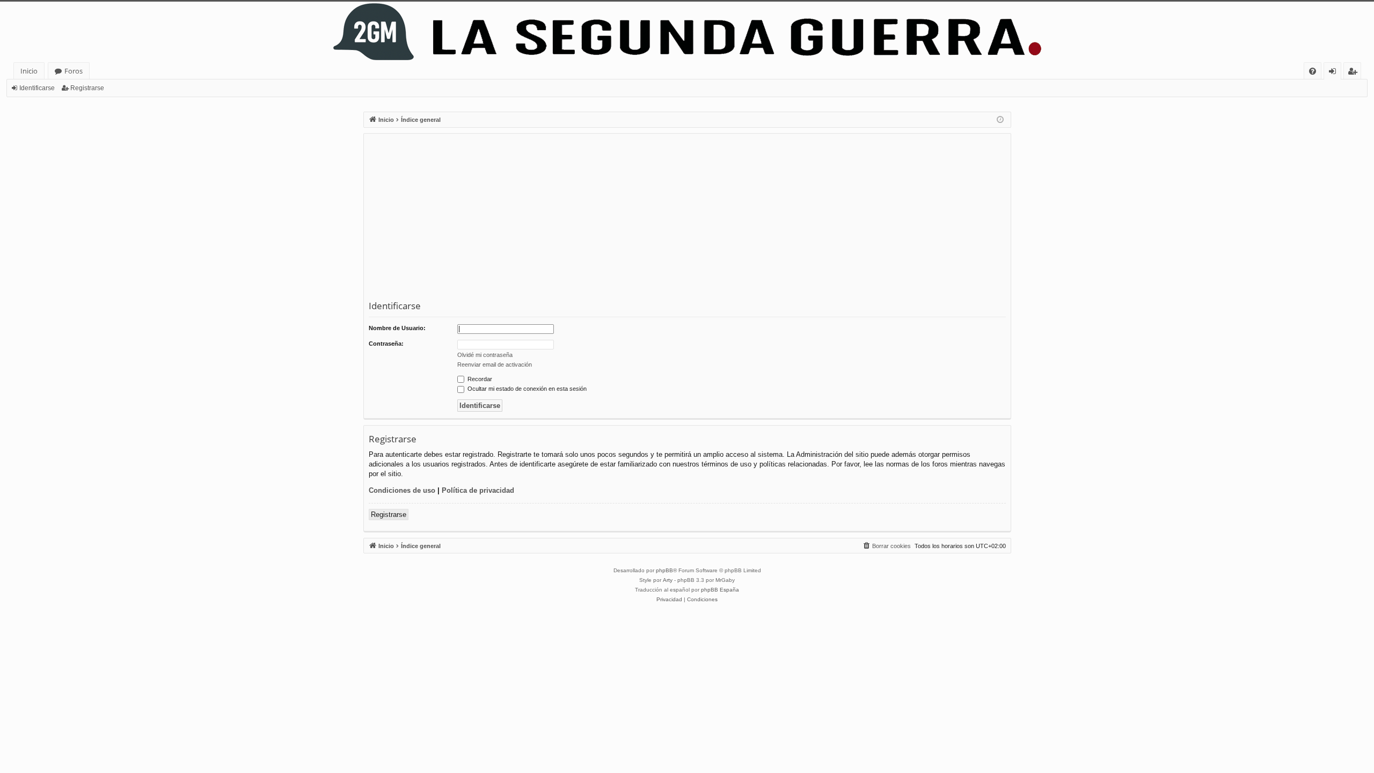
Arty (668, 580)
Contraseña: (386, 343)
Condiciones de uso (402, 490)
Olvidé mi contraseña (485, 355)
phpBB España (720, 590)
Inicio (29, 71)
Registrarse (87, 88)
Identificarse (37, 88)
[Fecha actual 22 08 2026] (1000, 120)
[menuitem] (1312, 71)
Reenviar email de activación (494, 364)
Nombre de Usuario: (397, 328)
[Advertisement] (691, 219)
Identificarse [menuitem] (1334, 72)
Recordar (479, 379)
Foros (73, 71)
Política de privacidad (478, 490)
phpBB (664, 570)
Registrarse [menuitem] (1355, 72)
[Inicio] (687, 32)
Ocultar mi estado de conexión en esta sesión (526, 388)
